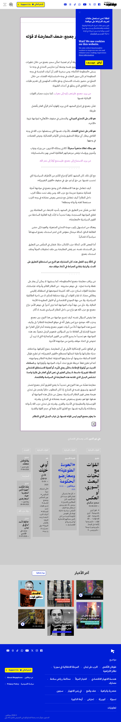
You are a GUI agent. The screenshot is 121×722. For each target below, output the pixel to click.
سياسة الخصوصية (27, 684)
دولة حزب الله (24, 511)
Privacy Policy (13, 684)
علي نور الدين (88, 30)
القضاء (26, 450)
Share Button (94, 424)
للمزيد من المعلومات (97, 33)
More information (86, 55)
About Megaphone (15, 677)
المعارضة (25, 476)
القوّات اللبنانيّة (93, 450)
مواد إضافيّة (40, 573)
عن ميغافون (29, 677)
